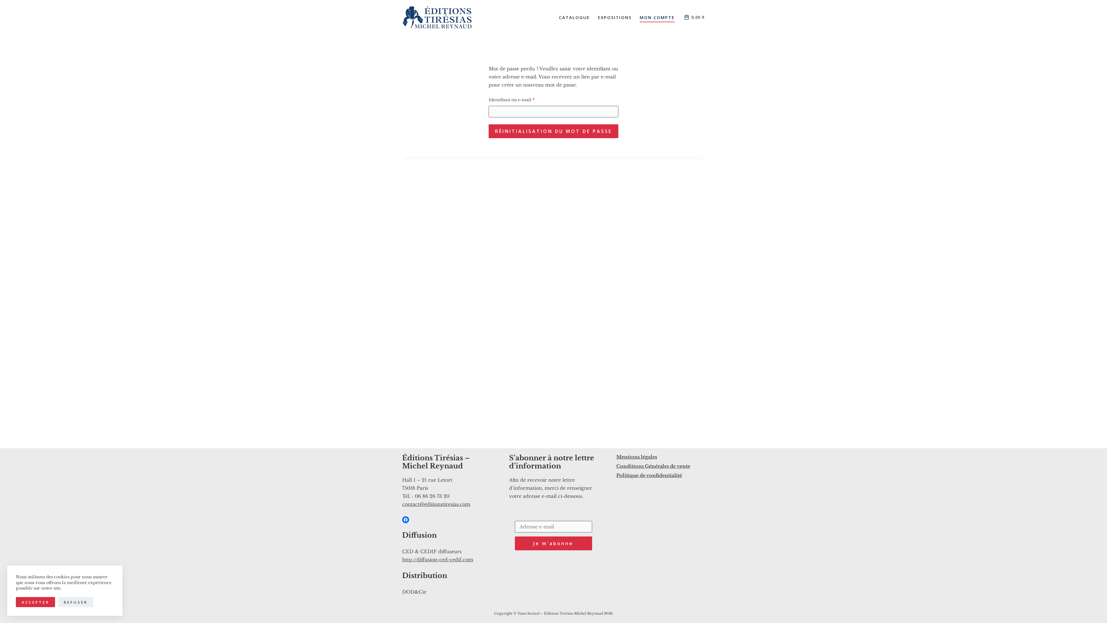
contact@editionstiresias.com (436, 504)
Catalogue (574, 17)
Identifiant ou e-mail (523, 99)
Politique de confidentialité (649, 475)
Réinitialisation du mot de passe (553, 131)
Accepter (35, 602)
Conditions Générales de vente (653, 466)
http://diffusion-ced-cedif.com (437, 559)
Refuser (76, 602)
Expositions (615, 17)
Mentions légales (636, 457)
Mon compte (657, 17)
